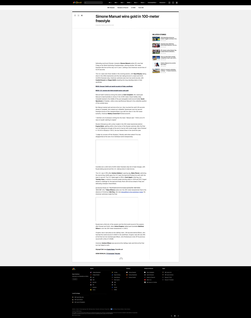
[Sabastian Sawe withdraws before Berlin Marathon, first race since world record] (156, 45)
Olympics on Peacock (122, 7)
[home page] (77, 2)
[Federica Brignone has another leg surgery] (156, 64)
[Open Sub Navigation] (111, 2)
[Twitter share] (78, 15)
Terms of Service (127, 309)
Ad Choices (102, 309)
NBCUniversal (79, 311)
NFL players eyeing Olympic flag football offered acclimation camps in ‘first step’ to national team (168, 51)
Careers (77, 309)
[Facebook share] (75, 15)
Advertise (73, 309)
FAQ (87, 309)
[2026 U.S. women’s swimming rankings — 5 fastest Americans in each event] (156, 71)
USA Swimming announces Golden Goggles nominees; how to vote (168, 38)
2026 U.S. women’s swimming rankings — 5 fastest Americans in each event (168, 70)
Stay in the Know (75, 274)
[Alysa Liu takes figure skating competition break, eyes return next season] (156, 58)
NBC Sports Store (92, 309)
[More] (169, 2)
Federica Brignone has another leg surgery (168, 63)
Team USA (141, 7)
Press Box (97, 309)
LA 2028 (133, 7)
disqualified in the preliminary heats (132, 192)
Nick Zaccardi (163, 40)
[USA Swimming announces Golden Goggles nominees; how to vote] (156, 39)
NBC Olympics (111, 7)
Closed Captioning (83, 309)
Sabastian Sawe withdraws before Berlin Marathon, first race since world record (169, 44)
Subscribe (75, 279)
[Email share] (82, 15)
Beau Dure (99, 25)
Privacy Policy (107, 309)
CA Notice (122, 309)
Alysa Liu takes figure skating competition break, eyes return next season (168, 57)
